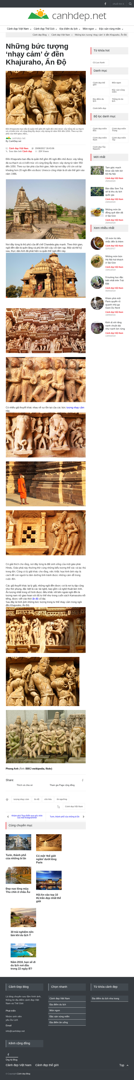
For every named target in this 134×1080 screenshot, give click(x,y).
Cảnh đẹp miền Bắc (100, 129)
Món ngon (88, 28)
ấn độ (35, 598)
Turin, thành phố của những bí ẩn (64, 817)
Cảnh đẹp (27, 151)
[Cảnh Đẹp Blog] (67, 20)
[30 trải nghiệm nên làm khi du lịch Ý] (23, 917)
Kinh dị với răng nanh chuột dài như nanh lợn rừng (115, 325)
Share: (10, 780)
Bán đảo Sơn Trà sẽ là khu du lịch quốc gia (114, 191)
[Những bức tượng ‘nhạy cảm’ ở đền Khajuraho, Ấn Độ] (46, 98)
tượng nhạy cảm (75, 407)
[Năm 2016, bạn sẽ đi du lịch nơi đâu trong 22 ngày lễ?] (23, 950)
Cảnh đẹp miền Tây (119, 139)
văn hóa (48, 799)
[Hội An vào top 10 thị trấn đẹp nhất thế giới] (49, 880)
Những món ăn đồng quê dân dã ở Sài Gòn (114, 212)
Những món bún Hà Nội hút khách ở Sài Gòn (114, 259)
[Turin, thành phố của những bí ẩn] (18, 842)
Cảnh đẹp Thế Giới (44, 28)
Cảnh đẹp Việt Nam (18, 28)
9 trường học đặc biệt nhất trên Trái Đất (114, 280)
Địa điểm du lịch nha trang (105, 998)
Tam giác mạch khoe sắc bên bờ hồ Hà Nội (114, 170)
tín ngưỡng (62, 799)
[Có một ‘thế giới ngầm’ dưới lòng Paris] (49, 842)
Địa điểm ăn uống (59, 1022)
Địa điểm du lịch (68, 28)
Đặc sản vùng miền (110, 28)
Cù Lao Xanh (99, 62)
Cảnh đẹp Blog (23, 1074)
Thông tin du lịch (117, 100)
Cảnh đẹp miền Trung (119, 129)
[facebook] (105, 3)
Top (121, 1065)
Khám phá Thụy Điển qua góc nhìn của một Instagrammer (27, 817)
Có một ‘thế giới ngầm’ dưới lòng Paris (46, 859)
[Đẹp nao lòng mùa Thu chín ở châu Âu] (18, 875)
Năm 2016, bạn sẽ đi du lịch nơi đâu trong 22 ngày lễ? (23, 965)
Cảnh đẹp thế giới (99, 84)
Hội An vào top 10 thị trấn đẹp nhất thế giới (48, 898)
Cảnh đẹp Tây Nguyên (99, 148)
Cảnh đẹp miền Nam (100, 139)
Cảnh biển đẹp (99, 108)
